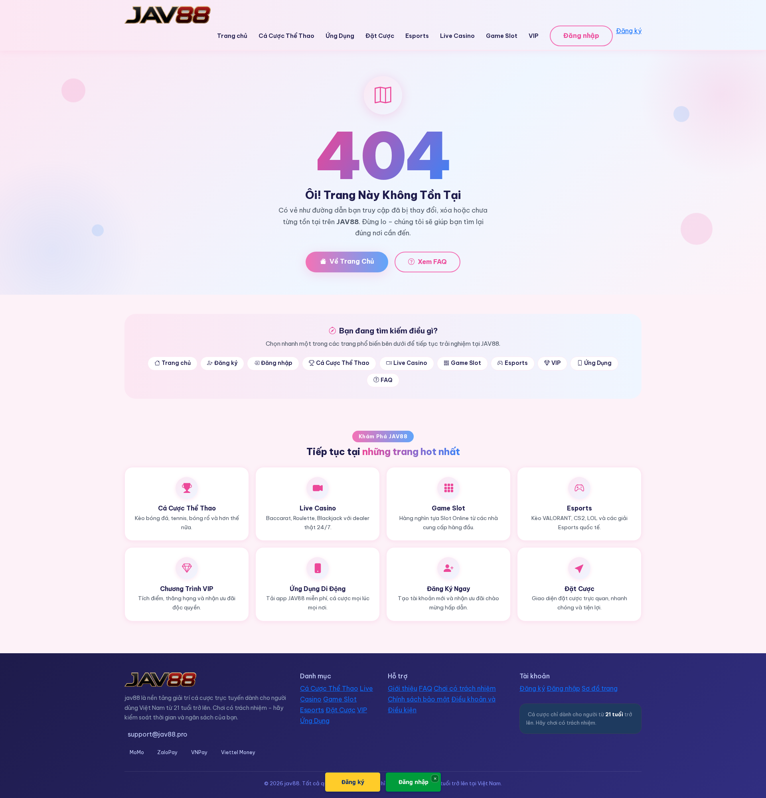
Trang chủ (232, 35)
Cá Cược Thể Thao (286, 35)
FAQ (387, 380)
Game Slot (501, 35)
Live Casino (457, 35)
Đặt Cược (379, 35)
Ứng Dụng (340, 35)
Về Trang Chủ (352, 261)
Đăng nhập (581, 35)
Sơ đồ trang (600, 688)
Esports (417, 35)
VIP (534, 35)
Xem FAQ (432, 262)
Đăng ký (629, 31)
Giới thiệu (402, 688)
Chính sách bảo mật (419, 699)
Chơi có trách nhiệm (465, 688)
